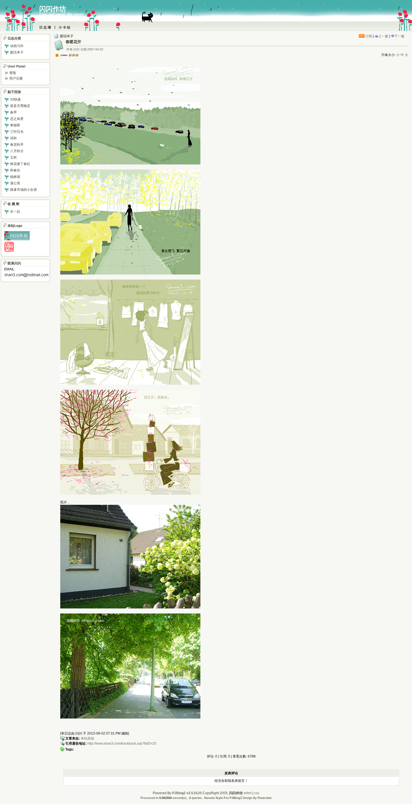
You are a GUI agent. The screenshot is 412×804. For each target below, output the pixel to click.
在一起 (15, 211)
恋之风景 (17, 119)
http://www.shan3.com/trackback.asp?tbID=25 (121, 743)
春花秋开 (17, 145)
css (256, 793)
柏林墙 (15, 177)
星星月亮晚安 (20, 106)
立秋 (13, 157)
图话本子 (66, 36)
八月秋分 (17, 151)
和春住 (15, 170)
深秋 (13, 138)
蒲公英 (15, 183)
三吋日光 (17, 132)
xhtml (248, 793)
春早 (13, 112)
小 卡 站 (64, 27)
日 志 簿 (45, 27)
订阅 (368, 36)
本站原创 (87, 738)
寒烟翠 (15, 125)
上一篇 (383, 36)
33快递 (15, 99)
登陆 (12, 73)
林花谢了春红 (20, 164)
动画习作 (17, 46)
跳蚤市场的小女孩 (23, 190)
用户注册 (16, 78)
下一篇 (399, 36)
